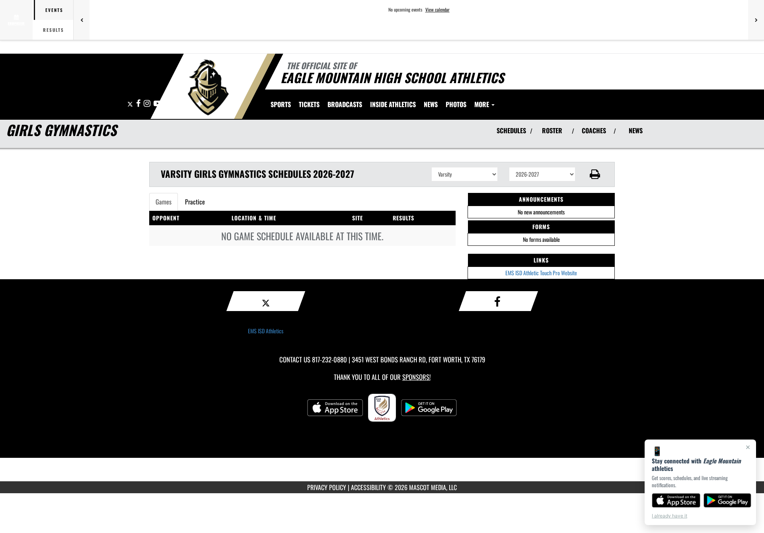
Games (164, 201)
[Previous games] (82, 20)
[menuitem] (309, 104)
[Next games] (756, 20)
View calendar (437, 9)
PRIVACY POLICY (326, 487)
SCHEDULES (511, 130)
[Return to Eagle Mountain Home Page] (208, 87)
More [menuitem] (482, 104)
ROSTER (552, 130)
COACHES (594, 130)
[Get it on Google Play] (728, 500)
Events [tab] (54, 10)
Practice (195, 201)
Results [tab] (53, 30)
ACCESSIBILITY (368, 487)
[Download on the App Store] (676, 500)
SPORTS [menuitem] (281, 104)
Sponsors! (416, 377)
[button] (595, 174)
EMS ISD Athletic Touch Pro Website (541, 272)
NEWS (636, 130)
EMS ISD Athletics (265, 331)
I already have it (669, 516)
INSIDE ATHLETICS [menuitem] (393, 104)
